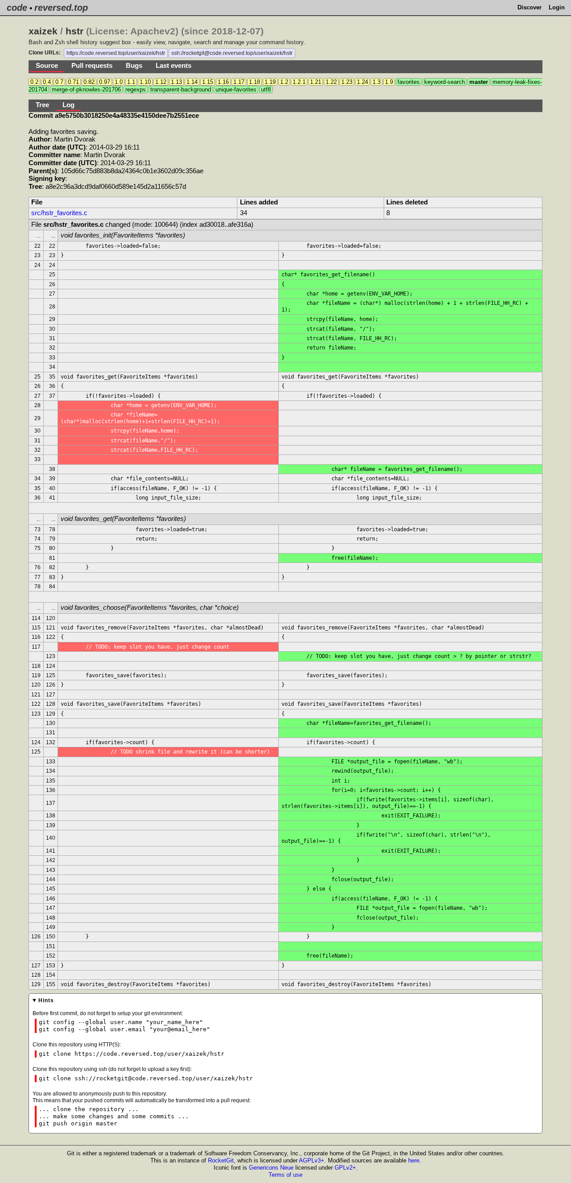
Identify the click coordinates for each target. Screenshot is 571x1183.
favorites (408, 82)
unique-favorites (236, 89)
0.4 (47, 82)
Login (557, 7)
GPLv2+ (345, 1167)
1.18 (254, 82)
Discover (529, 7)
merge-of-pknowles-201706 (86, 89)
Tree (42, 104)
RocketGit (221, 1160)
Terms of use (285, 1174)
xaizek (43, 31)
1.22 (331, 82)
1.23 (346, 82)
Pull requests (91, 65)
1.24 (362, 82)
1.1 (131, 82)
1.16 (223, 82)
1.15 (207, 82)
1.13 (176, 82)
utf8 (266, 89)
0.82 (89, 82)
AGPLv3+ (311, 1160)
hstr (74, 31)
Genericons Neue (271, 1167)
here (413, 1160)
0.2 (34, 82)
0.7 (59, 82)
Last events (173, 65)
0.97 (104, 82)
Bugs (134, 65)
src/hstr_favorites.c (59, 213)
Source (47, 65)
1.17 (238, 82)
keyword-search (444, 82)
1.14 (192, 82)
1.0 (119, 82)
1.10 (145, 82)
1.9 (389, 82)
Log (68, 104)
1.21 (315, 82)
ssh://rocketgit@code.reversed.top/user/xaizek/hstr (232, 53)
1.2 (284, 82)
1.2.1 (299, 82)
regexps (135, 89)
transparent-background (180, 89)
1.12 (160, 82)
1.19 (270, 82)
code (17, 7)
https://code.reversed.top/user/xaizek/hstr (115, 53)
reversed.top (61, 7)
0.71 (73, 82)
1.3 (376, 82)
